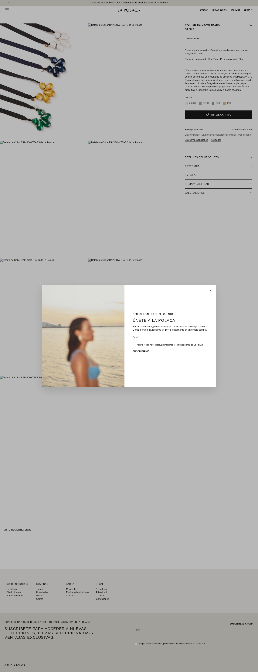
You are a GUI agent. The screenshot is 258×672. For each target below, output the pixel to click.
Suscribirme (141, 351)
